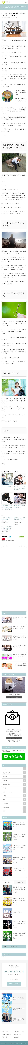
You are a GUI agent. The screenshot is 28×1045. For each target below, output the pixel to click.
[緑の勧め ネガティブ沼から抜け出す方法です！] (7, 936)
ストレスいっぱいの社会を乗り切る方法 (19, 646)
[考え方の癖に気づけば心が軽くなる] (7, 620)
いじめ (14, 768)
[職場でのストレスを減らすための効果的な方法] (7, 629)
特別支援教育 (14, 807)
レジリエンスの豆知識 (7, 1034)
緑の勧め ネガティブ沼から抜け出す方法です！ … (19, 935)
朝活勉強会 (14, 803)
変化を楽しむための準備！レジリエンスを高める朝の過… (19, 900)
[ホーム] (2, 6)
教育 (14, 799)
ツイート (3, 956)
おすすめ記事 (20, 882)
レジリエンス (14, 788)
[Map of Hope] (7, 2)
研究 (14, 811)
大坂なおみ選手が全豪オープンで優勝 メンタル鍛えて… (19, 923)
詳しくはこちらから (14, 697)
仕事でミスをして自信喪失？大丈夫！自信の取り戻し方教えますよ (7, 507)
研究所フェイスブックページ (10, 946)
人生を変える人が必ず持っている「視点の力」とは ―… (19, 870)
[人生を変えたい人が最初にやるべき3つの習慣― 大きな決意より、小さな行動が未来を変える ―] (7, 848)
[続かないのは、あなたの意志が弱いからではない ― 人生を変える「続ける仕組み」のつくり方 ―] (7, 859)
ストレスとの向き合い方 (7, 487)
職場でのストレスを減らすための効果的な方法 (19, 627)
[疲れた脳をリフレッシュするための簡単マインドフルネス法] (7, 638)
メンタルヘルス (14, 17)
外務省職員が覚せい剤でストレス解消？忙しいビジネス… (19, 889)
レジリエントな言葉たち (14, 791)
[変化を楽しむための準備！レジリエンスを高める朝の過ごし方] (7, 901)
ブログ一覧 (4, 1037)
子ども (14, 795)
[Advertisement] (14, 565)
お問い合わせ (17, 1034)
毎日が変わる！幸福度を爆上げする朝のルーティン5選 (19, 656)
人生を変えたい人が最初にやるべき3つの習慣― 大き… (19, 847)
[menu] (26, 2)
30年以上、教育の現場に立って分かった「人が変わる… (19, 824)
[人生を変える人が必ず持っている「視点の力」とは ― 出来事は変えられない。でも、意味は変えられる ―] (7, 871)
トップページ (5, 1031)
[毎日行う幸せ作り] (7, 913)
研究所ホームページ (19, 1031)
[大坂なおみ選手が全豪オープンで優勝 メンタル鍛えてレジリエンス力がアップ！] (7, 924)
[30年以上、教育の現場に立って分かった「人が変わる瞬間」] (7, 825)
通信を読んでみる (14, 738)
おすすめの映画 (14, 772)
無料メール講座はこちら (14, 983)
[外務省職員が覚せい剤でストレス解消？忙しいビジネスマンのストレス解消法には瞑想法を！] (7, 890)
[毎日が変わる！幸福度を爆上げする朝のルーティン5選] (7, 657)
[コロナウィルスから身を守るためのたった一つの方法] (7, 666)
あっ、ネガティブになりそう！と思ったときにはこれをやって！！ (19, 488)
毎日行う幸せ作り (17, 912)
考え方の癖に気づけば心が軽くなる (19, 506)
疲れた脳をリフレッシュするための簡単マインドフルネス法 (19, 637)
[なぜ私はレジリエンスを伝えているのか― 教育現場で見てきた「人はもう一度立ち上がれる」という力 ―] (7, 836)
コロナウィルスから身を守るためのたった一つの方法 (19, 664)
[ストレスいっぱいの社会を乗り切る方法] (7, 648)
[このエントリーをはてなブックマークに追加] (10, 537)
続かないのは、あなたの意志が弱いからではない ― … (19, 859)
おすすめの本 (14, 776)
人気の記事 (8, 882)
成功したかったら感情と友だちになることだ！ (19, 519)
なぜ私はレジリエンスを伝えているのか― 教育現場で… (19, 836)
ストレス (8, 17)
